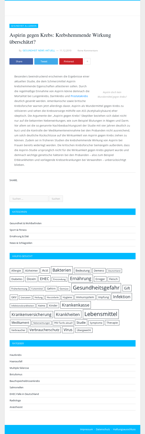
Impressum (86, 429)
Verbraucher (18, 330)
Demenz (99, 270)
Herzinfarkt (53, 297)
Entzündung (59, 279)
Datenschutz (103, 429)
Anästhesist (16, 407)
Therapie (112, 322)
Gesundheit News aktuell (39, 50)
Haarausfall (16, 361)
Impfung (103, 297)
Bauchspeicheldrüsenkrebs (25, 381)
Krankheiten (68, 314)
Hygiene (67, 297)
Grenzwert (26, 297)
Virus (68, 329)
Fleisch (113, 279)
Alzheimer (31, 270)
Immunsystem (85, 297)
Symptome (96, 322)
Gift (127, 288)
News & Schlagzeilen (21, 243)
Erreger (100, 279)
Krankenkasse (75, 305)
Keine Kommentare (88, 50)
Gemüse (64, 288)
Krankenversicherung (32, 314)
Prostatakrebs (79, 96)
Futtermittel (37, 288)
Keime (41, 305)
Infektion (121, 297)
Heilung (39, 297)
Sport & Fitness (18, 230)
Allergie (16, 270)
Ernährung (80, 278)
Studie (81, 322)
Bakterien (61, 270)
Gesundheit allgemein (24, 25)
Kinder (53, 305)
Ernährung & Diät (19, 236)
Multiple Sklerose (19, 368)
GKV (13, 297)
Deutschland (114, 271)
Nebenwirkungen (41, 323)
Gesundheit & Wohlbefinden (26, 223)
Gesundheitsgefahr (96, 287)
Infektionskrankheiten (22, 305)
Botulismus (16, 374)
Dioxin (31, 279)
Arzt (45, 270)
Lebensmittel (100, 314)
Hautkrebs (16, 355)
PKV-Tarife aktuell (63, 322)
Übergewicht (84, 330)
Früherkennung (19, 288)
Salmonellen (16, 387)
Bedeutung (83, 270)
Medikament (20, 322)
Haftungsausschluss (124, 429)
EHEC (44, 278)
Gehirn (51, 288)
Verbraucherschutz (44, 329)
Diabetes (16, 279)
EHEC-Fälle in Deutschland (24, 394)
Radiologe (15, 400)
